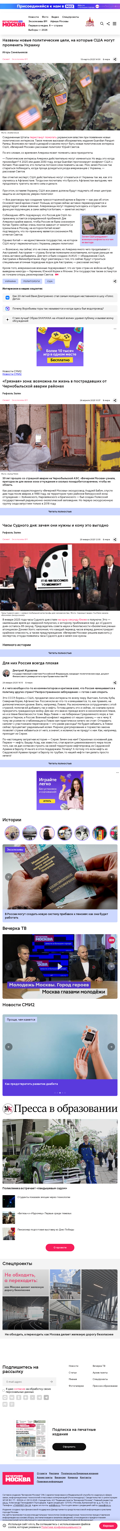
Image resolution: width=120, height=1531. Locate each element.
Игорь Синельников (15, 52)
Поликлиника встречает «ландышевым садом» (34, 1188)
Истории (11, 820)
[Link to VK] (11, 1397)
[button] (112, 833)
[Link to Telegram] (39, 1397)
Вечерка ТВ (14, 928)
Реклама (54, 1473)
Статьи (73, 1373)
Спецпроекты (70, 17)
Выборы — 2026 (37, 30)
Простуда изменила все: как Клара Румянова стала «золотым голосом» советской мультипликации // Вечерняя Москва (65, 833)
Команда (73, 1477)
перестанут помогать (43, 137)
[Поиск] (102, 24)
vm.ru (5, 1502)
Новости (33, 17)
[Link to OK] (18, 1397)
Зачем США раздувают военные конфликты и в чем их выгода (99, 225)
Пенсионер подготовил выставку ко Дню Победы (46, 1229)
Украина (10, 281)
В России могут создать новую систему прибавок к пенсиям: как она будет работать (56, 915)
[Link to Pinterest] (11, 1404)
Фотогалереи (76, 1386)
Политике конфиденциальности (61, 1527)
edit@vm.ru (54, 1505)
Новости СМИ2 (12, 374)
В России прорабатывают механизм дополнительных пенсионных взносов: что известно (60, 876)
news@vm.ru (104, 1505)
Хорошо (108, 1525)
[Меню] (115, 24)
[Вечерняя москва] (18, 1478)
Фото (45, 17)
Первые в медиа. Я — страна (45, 25)
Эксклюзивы (15, 849)
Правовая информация (50, 1481)
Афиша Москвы (59, 21)
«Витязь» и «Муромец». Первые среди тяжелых (44, 1213)
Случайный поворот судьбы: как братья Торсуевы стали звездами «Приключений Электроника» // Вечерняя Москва (82, 833)
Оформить (69, 1446)
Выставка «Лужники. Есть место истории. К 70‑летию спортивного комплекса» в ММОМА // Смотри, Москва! (12, 833)
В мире (106, 59)
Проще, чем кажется (21, 1019)
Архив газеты (100, 1373)
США (49, 281)
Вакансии (60, 1477)
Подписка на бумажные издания (79, 1473)
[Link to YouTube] (32, 1397)
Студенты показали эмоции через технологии (44, 1197)
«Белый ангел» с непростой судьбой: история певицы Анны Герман (47, 833)
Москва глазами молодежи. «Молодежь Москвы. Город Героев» (60, 966)
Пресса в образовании (105, 1386)
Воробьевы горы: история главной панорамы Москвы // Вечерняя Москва (30, 833)
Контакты (85, 1477)
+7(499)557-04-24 (22, 1505)
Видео (55, 17)
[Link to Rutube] (5, 1404)
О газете (42, 1473)
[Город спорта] (90, 24)
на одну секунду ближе (72, 619)
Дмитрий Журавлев (6, 673)
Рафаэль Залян (11, 393)
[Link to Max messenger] (5, 1397)
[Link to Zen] (25, 1397)
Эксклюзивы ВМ (37, 21)
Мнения (73, 1379)
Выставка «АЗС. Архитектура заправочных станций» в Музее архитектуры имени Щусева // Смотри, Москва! (100, 833)
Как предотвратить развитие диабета (60, 1046)
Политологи (31, 281)
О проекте (60, 1247)
